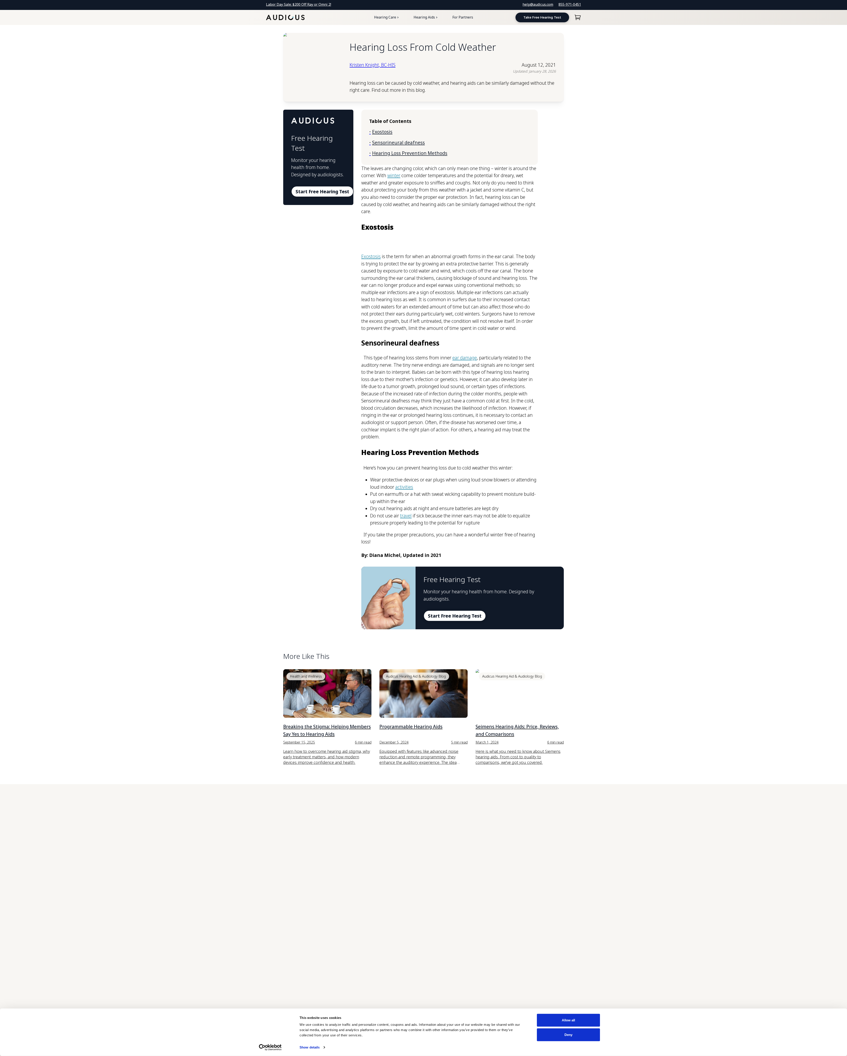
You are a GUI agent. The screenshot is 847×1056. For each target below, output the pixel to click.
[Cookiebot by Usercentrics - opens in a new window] (270, 1047)
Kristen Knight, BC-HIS (372, 65)
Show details (310, 1047)
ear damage (464, 358)
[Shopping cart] (577, 17)
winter (393, 175)
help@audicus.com (538, 4)
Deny (568, 1034)
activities (404, 487)
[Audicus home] (285, 17)
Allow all (568, 1020)
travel (406, 516)
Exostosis (371, 256)
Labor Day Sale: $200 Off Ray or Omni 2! (298, 4)
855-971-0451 (569, 4)
